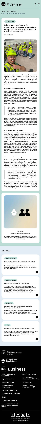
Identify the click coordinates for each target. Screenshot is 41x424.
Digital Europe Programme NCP (28, 386)
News (3, 397)
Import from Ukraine (9, 400)
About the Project (29, 374)
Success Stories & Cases (10, 393)
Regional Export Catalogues (7, 386)
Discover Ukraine (7, 382)
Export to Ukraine (8, 379)
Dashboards (26, 382)
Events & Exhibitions (9, 390)
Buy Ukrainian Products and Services (30, 378)
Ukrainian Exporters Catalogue (8, 374)
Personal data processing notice (20, 418)
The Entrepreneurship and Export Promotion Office (9, 405)
